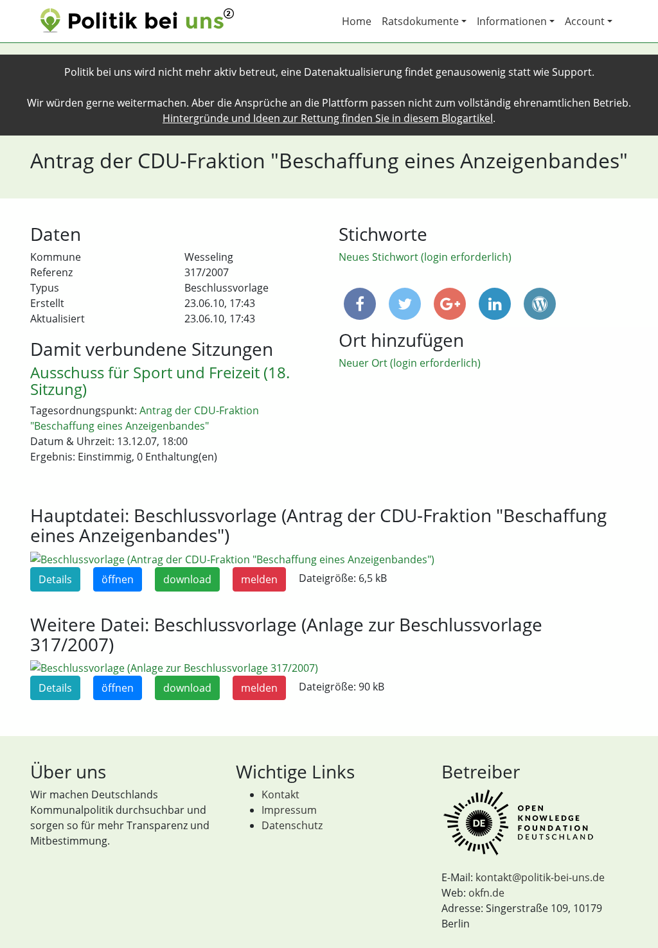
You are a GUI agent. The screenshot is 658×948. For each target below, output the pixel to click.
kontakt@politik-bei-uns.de (540, 877)
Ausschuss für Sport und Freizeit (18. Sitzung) (160, 380)
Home (356, 21)
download (187, 579)
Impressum (289, 810)
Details (55, 579)
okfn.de (486, 893)
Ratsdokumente (420, 21)
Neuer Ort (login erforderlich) (410, 363)
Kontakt (280, 794)
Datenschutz (292, 825)
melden (259, 579)
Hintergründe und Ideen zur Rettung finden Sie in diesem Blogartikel (328, 118)
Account (585, 21)
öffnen (118, 579)
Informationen (512, 21)
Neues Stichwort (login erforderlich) (425, 257)
